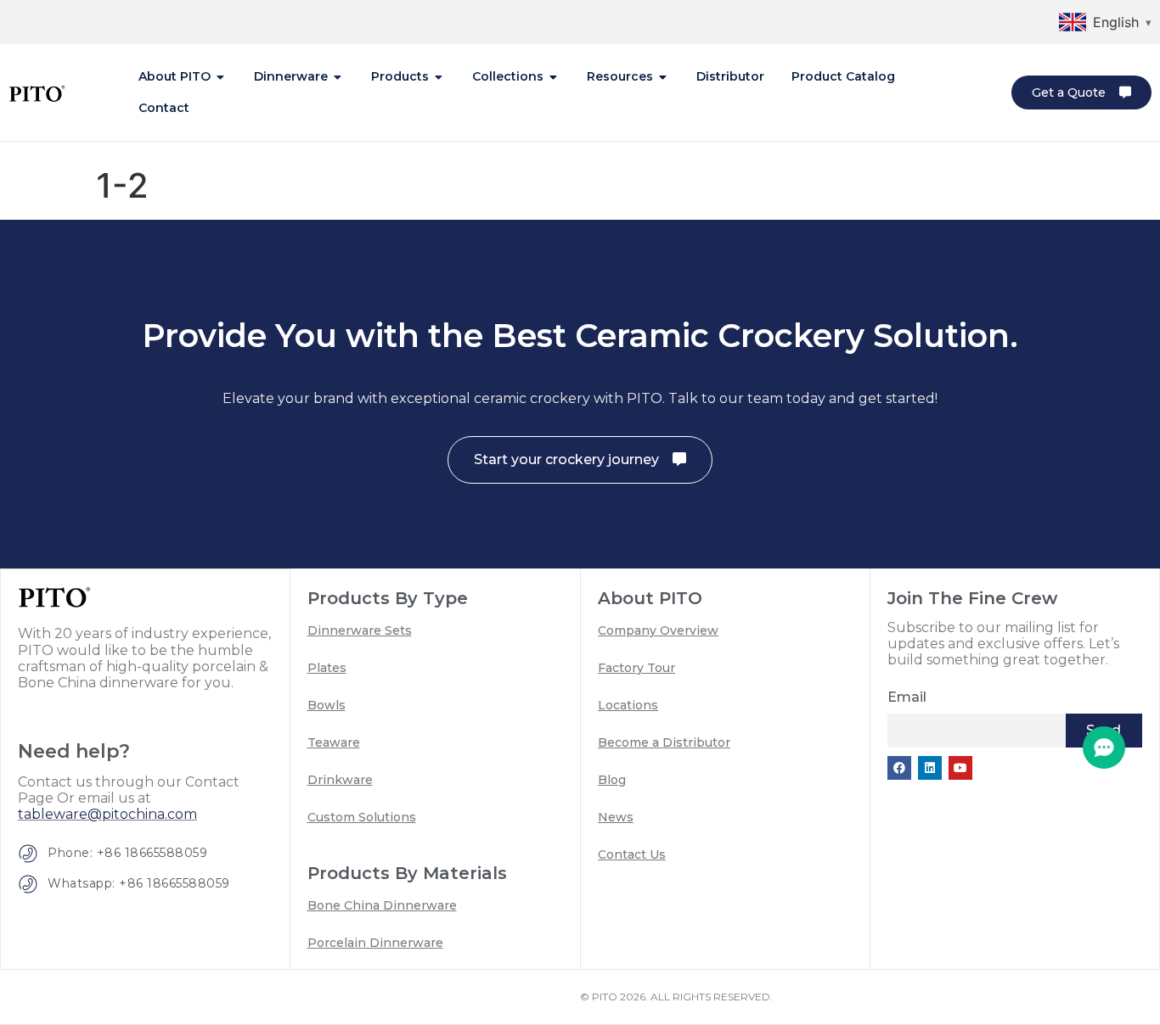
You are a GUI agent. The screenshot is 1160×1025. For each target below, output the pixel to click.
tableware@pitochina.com (107, 814)
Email (906, 697)
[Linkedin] (930, 768)
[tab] (182, 76)
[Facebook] (899, 768)
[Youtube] (960, 768)
